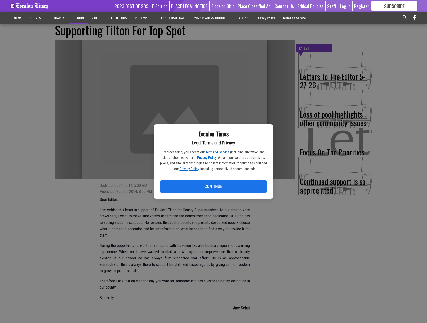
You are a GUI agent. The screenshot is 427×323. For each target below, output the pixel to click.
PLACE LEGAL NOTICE (189, 6)
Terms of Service (217, 152)
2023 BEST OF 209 (131, 6)
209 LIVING (142, 17)
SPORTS (35, 17)
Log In (345, 6)
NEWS (18, 17)
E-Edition (159, 6)
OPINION (78, 17)
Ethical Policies (310, 6)
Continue (213, 186)
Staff (331, 6)
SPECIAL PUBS (117, 17)
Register (361, 6)
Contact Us (284, 6)
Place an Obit (222, 6)
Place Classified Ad (254, 6)
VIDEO (96, 17)
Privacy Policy (206, 158)
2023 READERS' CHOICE (209, 17)
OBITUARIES (57, 17)
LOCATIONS (241, 17)
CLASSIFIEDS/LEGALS (171, 17)
